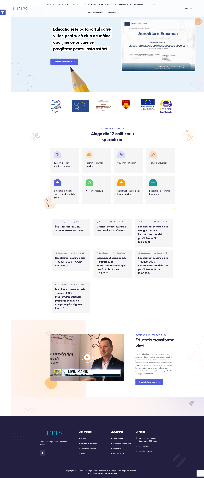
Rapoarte (117, 449)
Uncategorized (64, 222)
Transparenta (112, 13)
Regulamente (118, 453)
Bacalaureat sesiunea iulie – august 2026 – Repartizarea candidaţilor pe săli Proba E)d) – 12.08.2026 (153, 234)
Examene (151, 4)
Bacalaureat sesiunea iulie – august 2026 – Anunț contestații (70, 261)
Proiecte (74, 4)
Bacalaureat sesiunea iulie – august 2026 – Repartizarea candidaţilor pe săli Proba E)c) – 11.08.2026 (112, 265)
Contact (188, 8)
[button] (3, 12)
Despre (49, 4)
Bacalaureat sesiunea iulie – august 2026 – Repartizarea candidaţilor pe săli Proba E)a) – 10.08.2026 (153, 265)
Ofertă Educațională (89, 444)
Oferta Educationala (63, 61)
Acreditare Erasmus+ (89, 449)
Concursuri (138, 4)
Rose (83, 453)
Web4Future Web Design (107, 473)
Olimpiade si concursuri (122, 444)
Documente (61, 4)
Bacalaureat (146, 222)
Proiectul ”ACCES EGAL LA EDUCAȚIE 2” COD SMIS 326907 (106, 4)
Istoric (83, 439)
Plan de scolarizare (94, 13)
